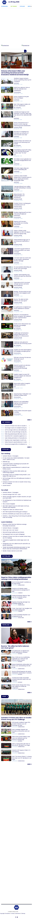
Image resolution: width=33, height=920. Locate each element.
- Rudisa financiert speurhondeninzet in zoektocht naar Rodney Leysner (14, 445)
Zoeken (4, 54)
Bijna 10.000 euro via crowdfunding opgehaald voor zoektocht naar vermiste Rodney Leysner (21, 662)
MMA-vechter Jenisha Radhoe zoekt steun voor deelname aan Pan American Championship (21, 741)
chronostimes (17, 95)
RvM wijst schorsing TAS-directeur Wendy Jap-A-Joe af (22, 361)
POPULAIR (22, 6)
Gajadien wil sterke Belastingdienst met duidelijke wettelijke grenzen (22, 353)
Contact (12, 916)
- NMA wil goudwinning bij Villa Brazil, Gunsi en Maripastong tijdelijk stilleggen (14, 437)
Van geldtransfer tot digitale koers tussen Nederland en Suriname (22, 311)
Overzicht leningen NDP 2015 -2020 (11, 498)
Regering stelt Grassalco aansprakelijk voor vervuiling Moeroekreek (21, 226)
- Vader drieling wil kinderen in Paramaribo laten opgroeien (14, 441)
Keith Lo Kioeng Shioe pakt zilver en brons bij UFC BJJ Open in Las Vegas (21, 747)
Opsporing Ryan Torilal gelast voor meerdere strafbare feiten (22, 398)
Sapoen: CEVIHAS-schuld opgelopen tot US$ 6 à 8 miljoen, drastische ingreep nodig (22, 235)
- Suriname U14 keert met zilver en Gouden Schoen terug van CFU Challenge (14, 429)
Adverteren (18, 916)
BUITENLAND (6, 559)
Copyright (2, 916)
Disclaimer (7, 916)
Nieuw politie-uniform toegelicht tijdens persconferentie (22, 387)
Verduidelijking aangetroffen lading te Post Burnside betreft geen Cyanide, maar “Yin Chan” (22, 155)
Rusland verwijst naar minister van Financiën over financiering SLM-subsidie (22, 145)
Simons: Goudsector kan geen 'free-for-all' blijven (21, 100)
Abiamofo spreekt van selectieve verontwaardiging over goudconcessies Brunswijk (22, 370)
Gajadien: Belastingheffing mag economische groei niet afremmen (22, 278)
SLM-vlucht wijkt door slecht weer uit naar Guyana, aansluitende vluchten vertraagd (22, 263)
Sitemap (23, 916)
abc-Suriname (17, 111)
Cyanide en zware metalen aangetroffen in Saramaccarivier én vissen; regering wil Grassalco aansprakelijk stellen (22, 181)
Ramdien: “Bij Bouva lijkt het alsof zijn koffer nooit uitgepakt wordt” (22, 295)
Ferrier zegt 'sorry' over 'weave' (10, 533)
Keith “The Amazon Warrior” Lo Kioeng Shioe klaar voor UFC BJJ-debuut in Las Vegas (22, 761)
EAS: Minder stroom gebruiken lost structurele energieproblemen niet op (22, 164)
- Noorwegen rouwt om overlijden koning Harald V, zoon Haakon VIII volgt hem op (14, 431)
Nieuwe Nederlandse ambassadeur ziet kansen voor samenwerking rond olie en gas (22, 669)
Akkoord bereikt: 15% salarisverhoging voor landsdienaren (19, 199)
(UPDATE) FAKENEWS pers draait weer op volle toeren (16, 517)
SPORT (4, 700)
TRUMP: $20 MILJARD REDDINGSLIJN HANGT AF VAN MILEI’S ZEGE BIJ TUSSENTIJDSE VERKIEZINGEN (16, 551)
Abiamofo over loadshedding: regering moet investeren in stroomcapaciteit (21, 406)
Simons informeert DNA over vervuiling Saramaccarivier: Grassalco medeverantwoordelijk (15, 76)
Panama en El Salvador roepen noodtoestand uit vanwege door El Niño (20, 593)
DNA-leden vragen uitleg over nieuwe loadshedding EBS (21, 172)
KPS (15, 158)
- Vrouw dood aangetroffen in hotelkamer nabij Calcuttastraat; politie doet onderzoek (14, 447)
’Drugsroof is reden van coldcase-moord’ (13, 513)
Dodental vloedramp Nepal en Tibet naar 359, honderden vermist (21, 599)
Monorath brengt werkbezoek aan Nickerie (13, 535)
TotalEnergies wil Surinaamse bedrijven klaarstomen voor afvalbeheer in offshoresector (21, 338)
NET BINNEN (14, 6)
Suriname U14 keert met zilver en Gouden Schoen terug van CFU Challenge (16, 722)
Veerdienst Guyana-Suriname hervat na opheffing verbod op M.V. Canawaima (22, 83)
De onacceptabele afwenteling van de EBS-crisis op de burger (22, 271)
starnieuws (16, 103)
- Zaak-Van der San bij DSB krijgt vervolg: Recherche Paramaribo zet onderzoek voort (14, 435)
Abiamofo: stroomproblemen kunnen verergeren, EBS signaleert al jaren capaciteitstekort (22, 319)
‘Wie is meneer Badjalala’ (9, 507)
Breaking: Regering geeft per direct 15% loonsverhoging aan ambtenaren (22, 217)
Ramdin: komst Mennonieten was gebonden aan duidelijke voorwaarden (22, 329)
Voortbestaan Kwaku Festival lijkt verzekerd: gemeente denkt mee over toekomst (21, 682)
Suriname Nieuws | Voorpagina (10, 459)
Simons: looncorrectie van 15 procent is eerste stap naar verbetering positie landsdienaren (22, 127)
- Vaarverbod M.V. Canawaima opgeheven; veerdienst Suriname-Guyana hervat (14, 439)
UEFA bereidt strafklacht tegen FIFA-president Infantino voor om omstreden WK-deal (21, 727)
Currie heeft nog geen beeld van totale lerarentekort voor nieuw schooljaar (22, 253)
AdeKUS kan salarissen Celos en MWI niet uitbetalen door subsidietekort (22, 92)
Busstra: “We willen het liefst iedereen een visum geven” (21, 303)
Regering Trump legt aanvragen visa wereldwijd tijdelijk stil (21, 606)
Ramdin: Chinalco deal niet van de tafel (12, 554)
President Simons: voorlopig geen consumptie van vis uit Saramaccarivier (22, 208)
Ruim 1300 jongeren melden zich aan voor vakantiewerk (22, 108)
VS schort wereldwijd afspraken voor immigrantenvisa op (21, 618)
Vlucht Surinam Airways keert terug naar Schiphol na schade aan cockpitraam (21, 690)
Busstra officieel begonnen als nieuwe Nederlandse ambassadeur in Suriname (22, 675)
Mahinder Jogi (6, 465)
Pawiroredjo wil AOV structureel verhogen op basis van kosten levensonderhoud (22, 287)
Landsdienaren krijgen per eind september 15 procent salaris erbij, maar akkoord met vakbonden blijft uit (23, 118)
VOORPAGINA (4, 6)
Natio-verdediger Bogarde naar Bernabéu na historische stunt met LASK (21, 734)
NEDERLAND (6, 628)
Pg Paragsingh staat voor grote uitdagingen (14, 537)
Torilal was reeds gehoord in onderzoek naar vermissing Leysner (23, 346)
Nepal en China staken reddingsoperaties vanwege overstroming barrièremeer (16, 582)
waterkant (16, 86)
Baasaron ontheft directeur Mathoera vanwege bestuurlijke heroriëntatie (14, 528)
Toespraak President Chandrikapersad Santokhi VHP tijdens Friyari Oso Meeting (16, 467)
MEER (29, 6)
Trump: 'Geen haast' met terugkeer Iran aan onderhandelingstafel (22, 612)
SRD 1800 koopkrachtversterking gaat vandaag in (15, 515)
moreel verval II (7, 489)
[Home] (4, 2)
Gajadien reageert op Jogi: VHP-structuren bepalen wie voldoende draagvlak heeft (22, 379)
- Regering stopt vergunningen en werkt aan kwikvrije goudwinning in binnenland (14, 443)
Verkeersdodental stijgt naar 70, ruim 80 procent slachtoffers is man (22, 244)
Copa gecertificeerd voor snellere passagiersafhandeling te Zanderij (22, 190)
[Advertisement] (16, 838)
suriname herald (18, 130)
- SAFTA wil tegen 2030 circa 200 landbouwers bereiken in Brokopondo (14, 433)
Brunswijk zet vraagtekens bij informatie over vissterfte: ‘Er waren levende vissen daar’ (21, 136)
